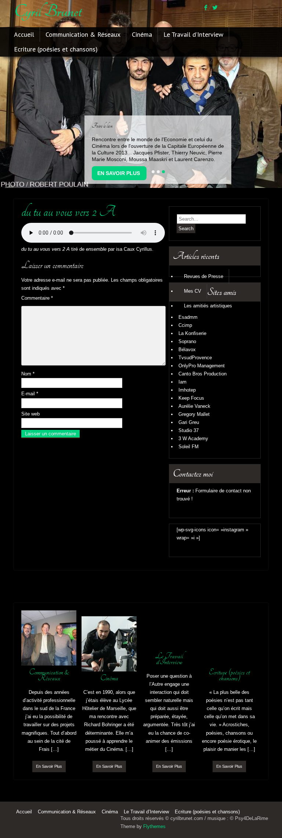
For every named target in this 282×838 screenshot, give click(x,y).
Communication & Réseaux (83, 34)
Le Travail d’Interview (193, 34)
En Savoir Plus (118, 173)
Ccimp (185, 325)
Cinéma (142, 34)
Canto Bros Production (202, 374)
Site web (30, 414)
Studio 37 (188, 430)
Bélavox (187, 349)
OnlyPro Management (201, 365)
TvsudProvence (195, 357)
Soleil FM (188, 446)
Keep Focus (191, 398)
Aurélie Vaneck (194, 406)
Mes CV (192, 291)
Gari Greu (188, 422)
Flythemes (154, 826)
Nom (28, 374)
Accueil (24, 34)
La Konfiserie (192, 333)
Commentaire (37, 298)
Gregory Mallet (194, 414)
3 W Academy (193, 438)
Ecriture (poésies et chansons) (56, 49)
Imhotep (187, 390)
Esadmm (188, 317)
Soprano (187, 341)
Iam (182, 382)
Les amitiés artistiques (208, 306)
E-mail (29, 393)
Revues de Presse (203, 276)
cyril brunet (48, 11)
